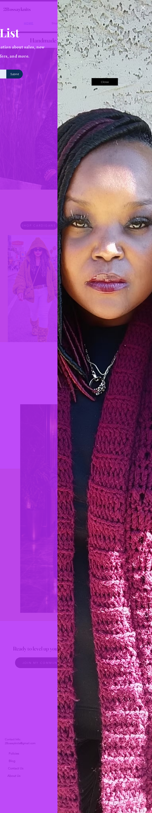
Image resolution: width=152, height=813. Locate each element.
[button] (143, 8)
